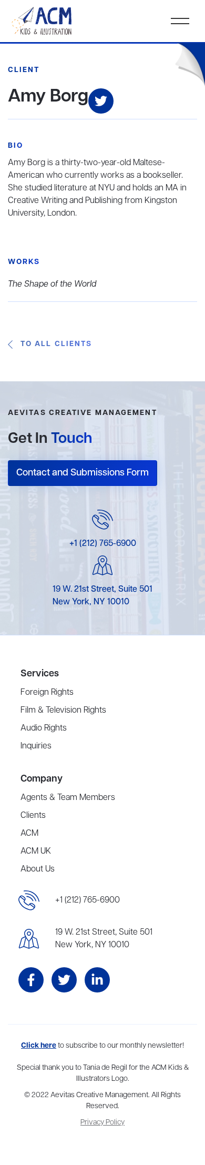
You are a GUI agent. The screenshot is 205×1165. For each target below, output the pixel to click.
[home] (43, 21)
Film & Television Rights (63, 710)
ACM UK (35, 851)
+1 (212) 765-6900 (102, 544)
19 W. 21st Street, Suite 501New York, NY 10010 (103, 939)
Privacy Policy (102, 1123)
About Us (37, 869)
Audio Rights (43, 728)
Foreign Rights (47, 692)
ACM (29, 833)
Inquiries (36, 746)
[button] (180, 21)
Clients (33, 816)
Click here (38, 1046)
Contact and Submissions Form (82, 473)
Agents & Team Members (67, 798)
